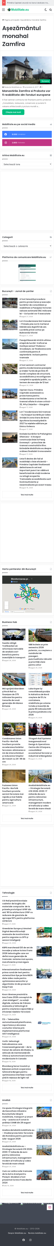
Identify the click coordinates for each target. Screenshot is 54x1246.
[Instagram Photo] (10, 1213)
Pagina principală (11, 20)
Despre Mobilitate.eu (17, 1233)
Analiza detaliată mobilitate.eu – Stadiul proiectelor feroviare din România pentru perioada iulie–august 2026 (18, 1134)
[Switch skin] (45, 10)
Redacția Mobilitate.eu (13, 87)
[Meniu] (3, 10)
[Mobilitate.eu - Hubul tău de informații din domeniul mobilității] (18, 10)
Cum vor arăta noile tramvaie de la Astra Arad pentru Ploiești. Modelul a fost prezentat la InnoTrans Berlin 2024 (17, 1177)
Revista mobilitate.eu (37, 1233)
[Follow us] (49, 1207)
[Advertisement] (27, 201)
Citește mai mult (13, 112)
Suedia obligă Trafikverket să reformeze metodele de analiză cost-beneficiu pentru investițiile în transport (13, 650)
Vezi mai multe (27, 495)
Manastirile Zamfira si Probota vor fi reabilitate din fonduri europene (26, 93)
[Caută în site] (50, 10)
